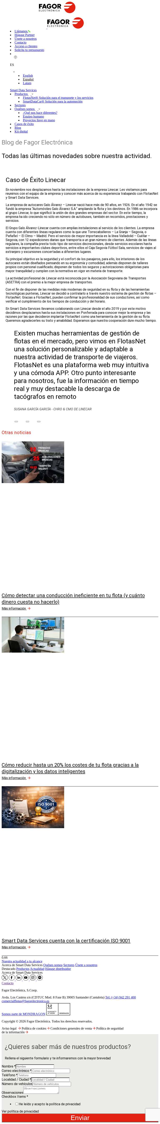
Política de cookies (34, 1028)
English (28, 75)
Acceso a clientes (26, 46)
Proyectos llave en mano (39, 120)
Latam (27, 83)
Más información (14, 608)
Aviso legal (9, 1028)
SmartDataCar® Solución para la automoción (52, 101)
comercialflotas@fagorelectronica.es (25, 1001)
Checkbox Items (15, 1097)
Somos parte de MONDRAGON (23, 1014)
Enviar (80, 1117)
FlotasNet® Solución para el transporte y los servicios (58, 97)
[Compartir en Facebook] (16, 421)
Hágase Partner (25, 35)
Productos (22, 94)
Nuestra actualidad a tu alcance (22, 961)
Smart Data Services (23, 90)
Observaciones (12, 1093)
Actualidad (37, 969)
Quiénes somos (25, 109)
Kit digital (21, 131)
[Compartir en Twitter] (27, 421)
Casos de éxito (24, 124)
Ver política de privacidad (20, 1111)
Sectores (20, 105)
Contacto (20, 42)
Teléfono (10, 1075)
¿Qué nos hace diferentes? (40, 112)
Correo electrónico (16, 1071)
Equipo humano (33, 116)
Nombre (9, 1066)
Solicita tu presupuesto (29, 50)
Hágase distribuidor (58, 969)
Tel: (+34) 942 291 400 (120, 997)
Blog (18, 127)
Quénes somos (52, 965)
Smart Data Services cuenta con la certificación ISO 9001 (66, 941)
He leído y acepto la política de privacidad (49, 1104)
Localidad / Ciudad (16, 1079)
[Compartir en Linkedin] (38, 421)
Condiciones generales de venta (71, 1028)
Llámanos (21, 31)
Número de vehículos (17, 1084)
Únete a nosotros (26, 38)
